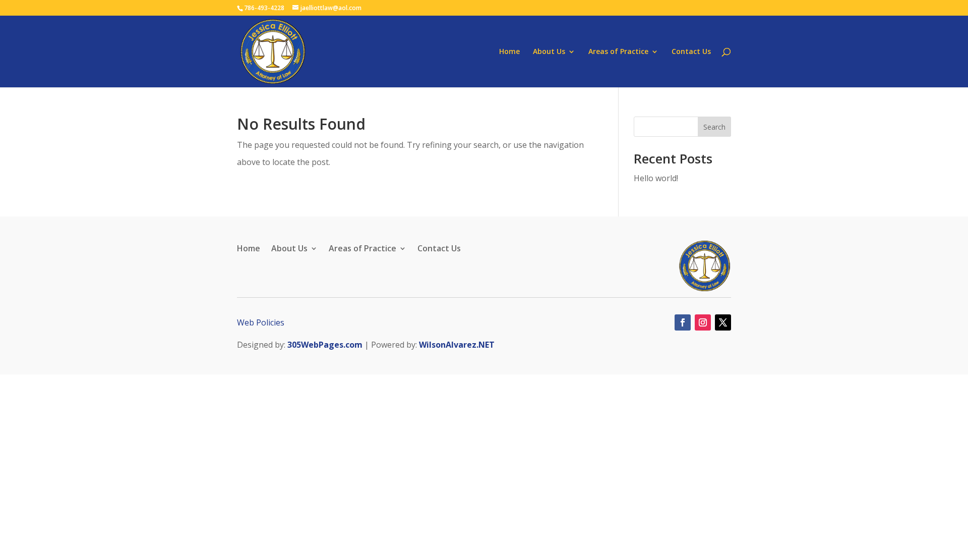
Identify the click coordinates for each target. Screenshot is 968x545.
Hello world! (656, 178)
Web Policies (260, 322)
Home (509, 52)
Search (714, 127)
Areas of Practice (618, 52)
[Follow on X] (723, 322)
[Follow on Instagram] (703, 322)
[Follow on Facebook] (683, 322)
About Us (549, 52)
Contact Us (691, 52)
